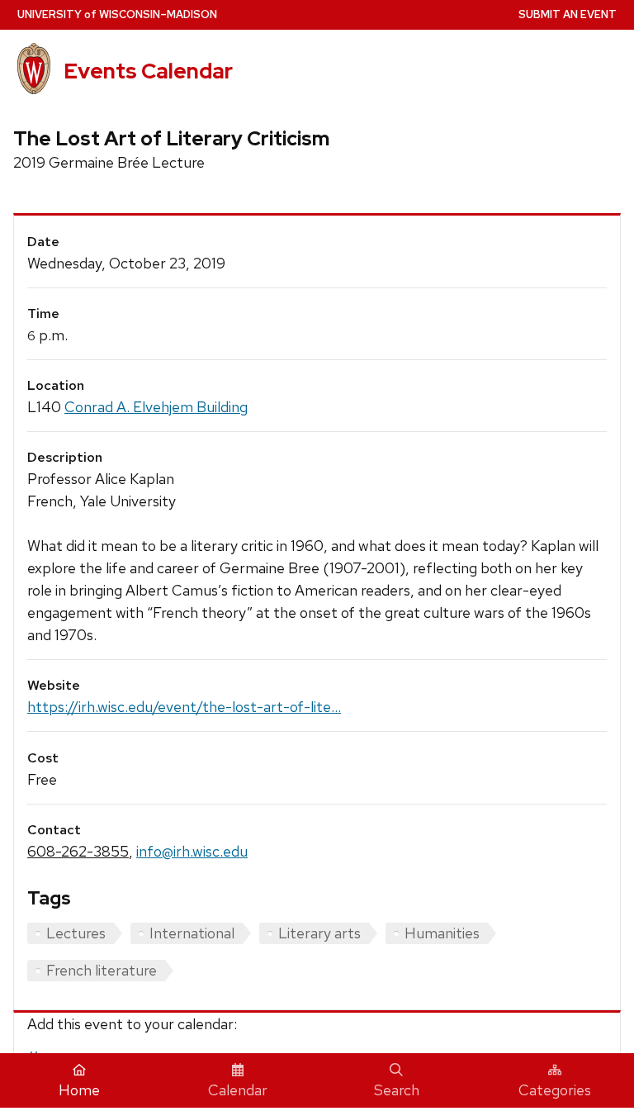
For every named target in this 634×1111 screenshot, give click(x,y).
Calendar (237, 1089)
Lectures (76, 932)
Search (396, 1089)
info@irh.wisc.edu (192, 851)
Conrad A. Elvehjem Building (156, 406)
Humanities (442, 932)
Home (79, 1089)
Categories (554, 1089)
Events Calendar (148, 71)
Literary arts (319, 932)
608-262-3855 (78, 851)
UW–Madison (117, 14)
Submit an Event (567, 14)
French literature (101, 970)
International (191, 932)
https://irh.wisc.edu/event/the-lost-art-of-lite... (184, 706)
